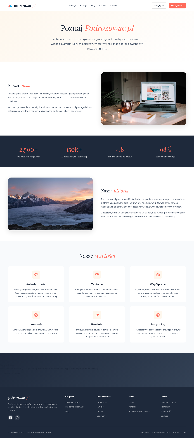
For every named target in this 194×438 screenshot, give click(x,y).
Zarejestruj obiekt (11, 373)
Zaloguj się (159, 5)
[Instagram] (17, 417)
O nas (131, 402)
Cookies (164, 416)
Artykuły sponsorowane (139, 411)
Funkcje (83, 5)
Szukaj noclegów (72, 402)
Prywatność (166, 411)
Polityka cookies (179, 432)
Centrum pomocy (168, 402)
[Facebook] (10, 417)
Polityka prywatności (161, 432)
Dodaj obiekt (177, 5)
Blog (93, 5)
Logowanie (102, 416)
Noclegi (72, 5)
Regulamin (165, 407)
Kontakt (113, 5)
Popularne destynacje (74, 407)
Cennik (102, 5)
